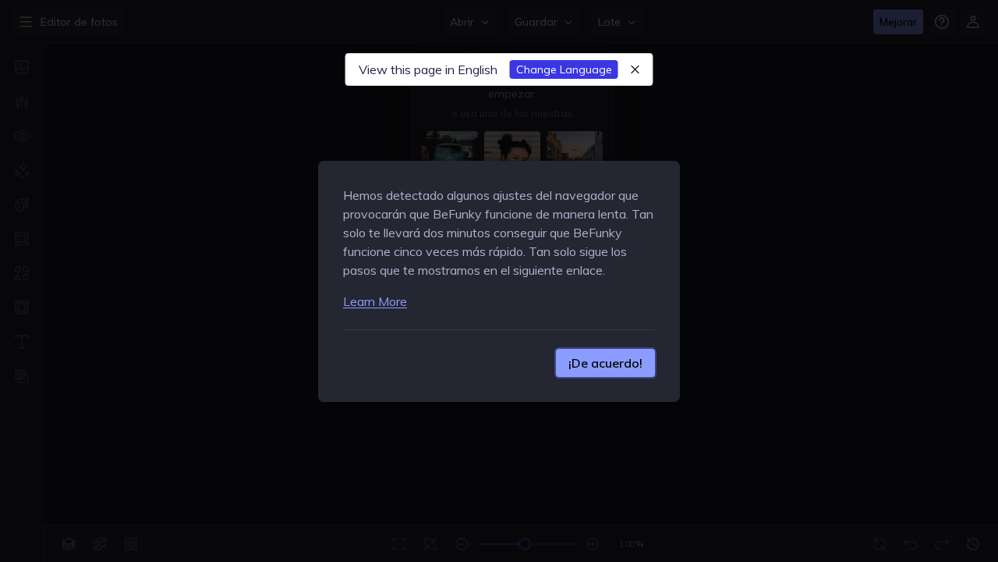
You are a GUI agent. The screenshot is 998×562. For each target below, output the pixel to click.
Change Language (564, 69)
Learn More (375, 301)
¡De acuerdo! (605, 363)
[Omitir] (635, 69)
